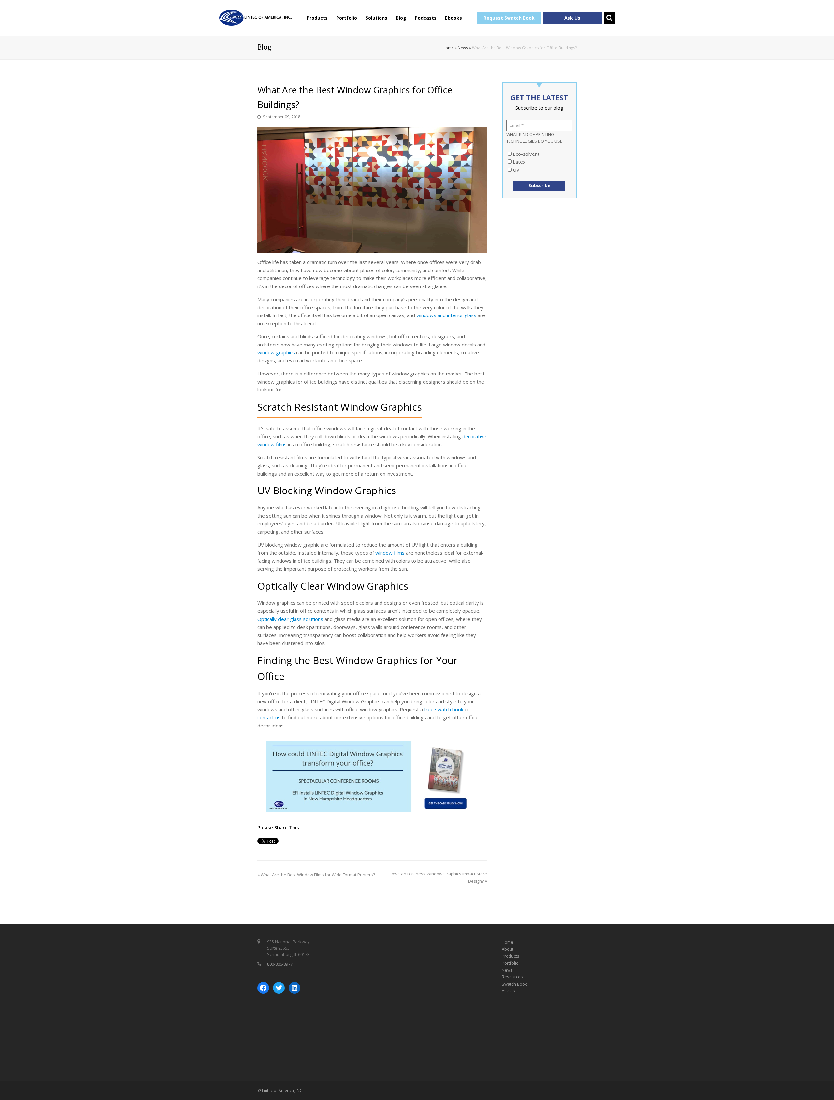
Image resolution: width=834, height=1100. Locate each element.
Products (317, 18)
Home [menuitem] (507, 942)
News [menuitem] (507, 970)
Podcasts (426, 18)
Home (448, 47)
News (463, 47)
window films (390, 553)
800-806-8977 (280, 964)
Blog (401, 18)
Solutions (376, 18)
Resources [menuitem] (512, 977)
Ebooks (453, 18)
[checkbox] (539, 162)
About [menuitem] (507, 949)
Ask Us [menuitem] (508, 991)
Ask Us (572, 18)
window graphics (276, 352)
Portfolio (346, 18)
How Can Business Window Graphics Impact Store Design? (438, 877)
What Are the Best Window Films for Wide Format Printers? (317, 875)
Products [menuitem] (510, 956)
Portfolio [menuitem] (510, 963)
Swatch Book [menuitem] (514, 984)
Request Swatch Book (509, 18)
